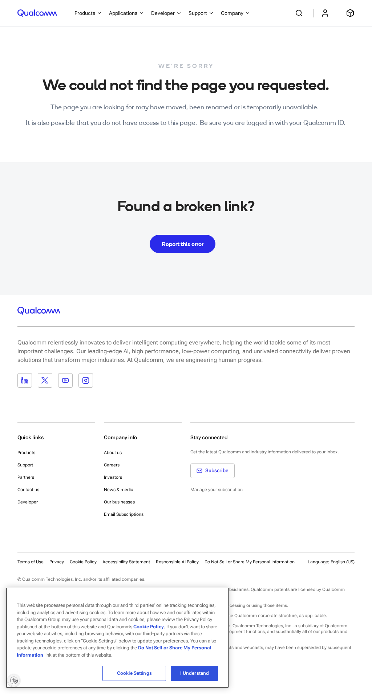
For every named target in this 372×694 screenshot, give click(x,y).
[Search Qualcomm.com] (300, 13)
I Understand (194, 673)
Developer (27, 502)
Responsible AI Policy (177, 561)
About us (113, 452)
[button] (250, 561)
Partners (25, 477)
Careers (112, 465)
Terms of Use (30, 561)
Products (26, 452)
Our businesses (119, 502)
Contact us (28, 489)
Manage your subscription (216, 489)
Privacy (56, 561)
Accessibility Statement (126, 561)
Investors (113, 477)
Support (25, 465)
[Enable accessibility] (13, 680)
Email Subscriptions (123, 514)
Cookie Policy (83, 561)
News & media (118, 489)
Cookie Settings (134, 673)
